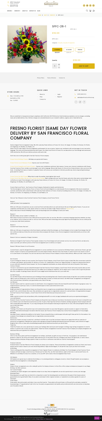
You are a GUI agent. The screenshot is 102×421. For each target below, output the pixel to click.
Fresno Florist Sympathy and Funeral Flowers (22, 166)
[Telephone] (8, 5)
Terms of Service (51, 77)
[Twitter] (87, 5)
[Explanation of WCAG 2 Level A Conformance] (51, 405)
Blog (38, 11)
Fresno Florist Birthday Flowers (19, 159)
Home (39, 15)
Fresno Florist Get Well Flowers (19, 176)
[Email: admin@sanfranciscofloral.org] (93, 5)
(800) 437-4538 (14, 6)
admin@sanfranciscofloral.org (85, 97)
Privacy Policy (40, 77)
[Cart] (90, 11)
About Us (24, 11)
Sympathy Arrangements (69, 42)
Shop (45, 15)
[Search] (87, 10)
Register (59, 96)
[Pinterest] (90, 5)
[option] (27, 44)
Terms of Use (49, 419)
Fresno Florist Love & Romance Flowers (21, 162)
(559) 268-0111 (14, 5)
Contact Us (32, 11)
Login (58, 94)
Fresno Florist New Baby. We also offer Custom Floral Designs (27, 178)
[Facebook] (84, 5)
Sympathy (17, 11)
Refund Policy (70, 208)
